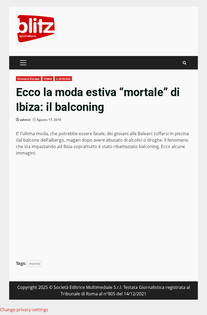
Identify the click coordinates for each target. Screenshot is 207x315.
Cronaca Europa (28, 78)
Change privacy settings (24, 310)
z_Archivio (63, 78)
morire (34, 263)
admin (25, 119)
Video (48, 78)
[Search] (184, 63)
